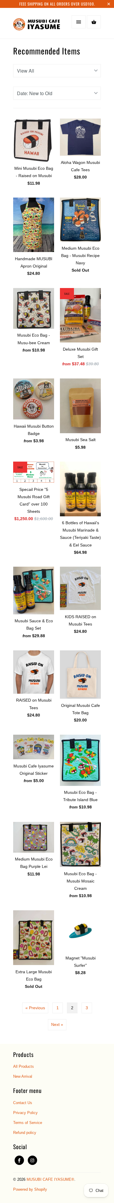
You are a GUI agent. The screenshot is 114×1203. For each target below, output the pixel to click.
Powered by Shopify (30, 1189)
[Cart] (94, 21)
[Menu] (79, 21)
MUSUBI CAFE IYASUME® (50, 1179)
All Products (23, 1066)
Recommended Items (46, 51)
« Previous (35, 1007)
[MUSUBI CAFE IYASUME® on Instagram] (32, 1160)
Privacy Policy (25, 1113)
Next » (57, 1024)
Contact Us (22, 1103)
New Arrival (22, 1076)
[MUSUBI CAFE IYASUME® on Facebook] (19, 1160)
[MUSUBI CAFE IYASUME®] (36, 25)
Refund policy (24, 1132)
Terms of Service (27, 1122)
